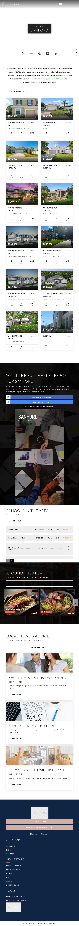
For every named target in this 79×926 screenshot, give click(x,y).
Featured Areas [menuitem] (13, 869)
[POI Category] (23, 53)
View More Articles (39, 648)
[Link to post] (39, 663)
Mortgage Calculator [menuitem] (16, 900)
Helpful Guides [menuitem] (12, 885)
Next (75, 602)
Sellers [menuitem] (9, 881)
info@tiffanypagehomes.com (40, 827)
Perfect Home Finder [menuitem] (15, 896)
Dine (14, 583)
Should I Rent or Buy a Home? (32, 726)
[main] (39, 399)
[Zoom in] (76, 49)
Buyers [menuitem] (9, 877)
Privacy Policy (52, 924)
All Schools (15, 521)
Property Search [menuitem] (13, 865)
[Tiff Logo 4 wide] (10, 4)
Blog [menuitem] (8, 850)
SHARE (35, 591)
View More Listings (18, 92)
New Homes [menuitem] (11, 873)
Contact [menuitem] (10, 854)
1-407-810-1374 (40, 821)
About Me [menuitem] (10, 846)
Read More (17, 694)
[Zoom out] (76, 52)
